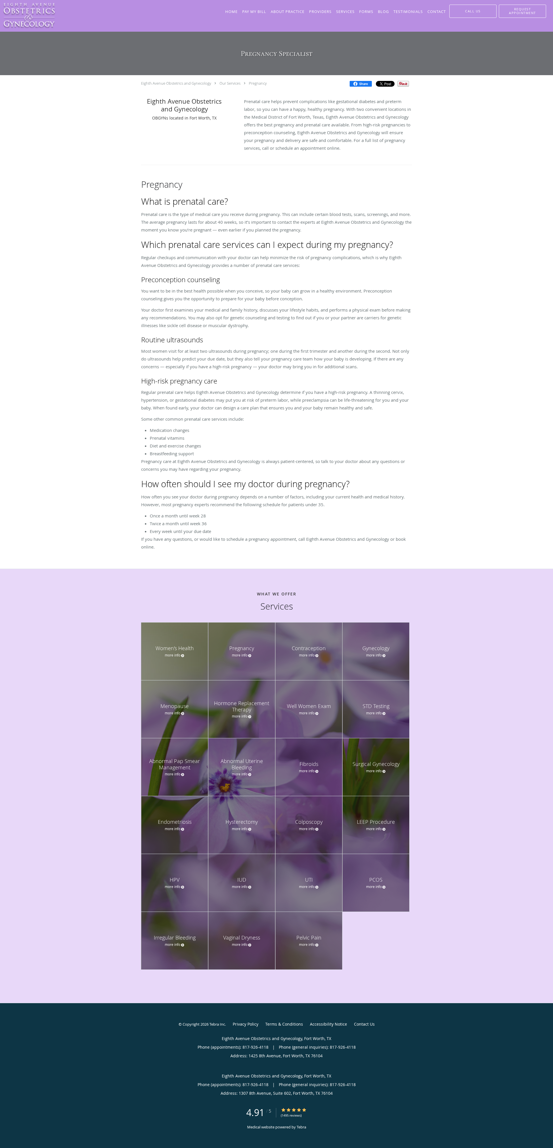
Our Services (229, 83)
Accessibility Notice (328, 1024)
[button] (522, 11)
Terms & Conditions (284, 1024)
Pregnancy (258, 83)
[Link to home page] (27, 16)
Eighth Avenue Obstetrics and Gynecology (176, 83)
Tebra (301, 1127)
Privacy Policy (245, 1024)
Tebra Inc (217, 1024)
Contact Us (364, 1024)
